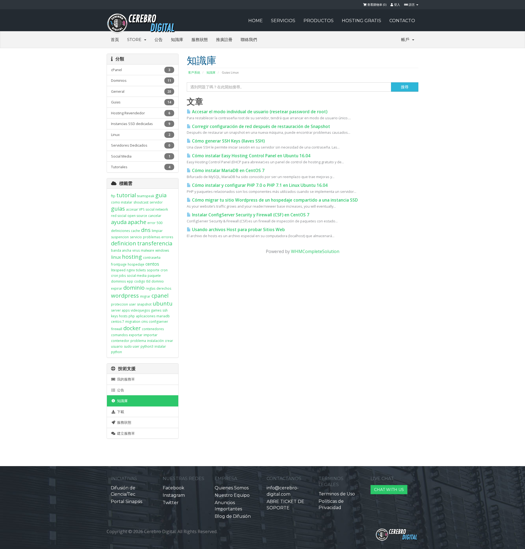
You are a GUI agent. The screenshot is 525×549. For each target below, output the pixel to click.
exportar (135, 335)
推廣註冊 (224, 39)
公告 (158, 39)
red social (118, 215)
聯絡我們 (249, 39)
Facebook (173, 487)
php (132, 316)
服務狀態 (199, 39)
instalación (155, 340)
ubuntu (163, 303)
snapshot (144, 304)
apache (137, 222)
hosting (132, 256)
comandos (119, 335)
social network (156, 209)
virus (136, 250)
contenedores (153, 329)
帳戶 (406, 39)
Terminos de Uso (337, 493)
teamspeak (145, 196)
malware (147, 250)
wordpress (125, 295)
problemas (151, 237)
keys (114, 316)
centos (152, 264)
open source (137, 215)
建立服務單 (125, 433)
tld (148, 281)
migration (132, 321)
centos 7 (117, 321)
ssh (165, 310)
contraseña (152, 257)
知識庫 (177, 39)
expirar (116, 288)
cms (144, 321)
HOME (255, 20)
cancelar (154, 215)
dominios (118, 281)
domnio (157, 281)
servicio (136, 237)
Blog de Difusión (233, 516)
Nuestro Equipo (232, 495)
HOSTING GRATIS (361, 20)
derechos (163, 288)
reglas (150, 288)
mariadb (163, 316)
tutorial (126, 195)
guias (118, 208)
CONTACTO (402, 20)
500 (159, 222)
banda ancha (121, 250)
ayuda (119, 222)
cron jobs (118, 275)
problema (138, 340)
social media (137, 275)
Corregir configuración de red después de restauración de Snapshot (260, 126)
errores (167, 237)
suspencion (120, 237)
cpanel (159, 295)
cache (135, 230)
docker (132, 328)
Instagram (174, 495)
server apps (120, 310)
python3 (147, 346)
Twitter (171, 502)
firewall (116, 329)
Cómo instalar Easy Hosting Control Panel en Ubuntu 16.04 (250, 156)
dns (146, 230)
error (151, 222)
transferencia (154, 243)
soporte (153, 270)
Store (135, 39)
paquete (154, 275)
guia (161, 195)
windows (162, 250)
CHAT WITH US (389, 489)
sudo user (131, 346)
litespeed (118, 270)
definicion (123, 243)
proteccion (119, 304)
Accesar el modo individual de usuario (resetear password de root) (259, 112)
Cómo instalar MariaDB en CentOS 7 (227, 170)
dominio (134, 287)
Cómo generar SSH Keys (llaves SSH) (228, 141)
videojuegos (140, 310)
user (132, 304)
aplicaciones (145, 316)
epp (130, 281)
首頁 (115, 39)
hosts (123, 316)
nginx (131, 270)
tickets (141, 270)
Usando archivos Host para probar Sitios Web (238, 230)
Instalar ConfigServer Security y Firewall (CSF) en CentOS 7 (250, 215)
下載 (119, 411)
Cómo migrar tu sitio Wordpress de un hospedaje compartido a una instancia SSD (274, 200)
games (156, 310)
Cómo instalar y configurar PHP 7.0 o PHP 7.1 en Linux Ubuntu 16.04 (259, 185)
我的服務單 (125, 379)
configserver (158, 321)
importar (151, 335)
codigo (139, 281)
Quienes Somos (232, 487)
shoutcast (140, 202)
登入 (396, 4)
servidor (156, 202)
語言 (412, 4)
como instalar (121, 202)
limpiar (157, 230)
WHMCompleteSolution (315, 251)
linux (116, 257)
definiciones (120, 230)
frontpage (119, 264)
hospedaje (136, 264)
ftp (113, 196)
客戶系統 (194, 72)
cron (164, 270)
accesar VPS (135, 209)
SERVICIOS (283, 20)
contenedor (120, 340)
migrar (145, 296)
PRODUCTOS (319, 20)
